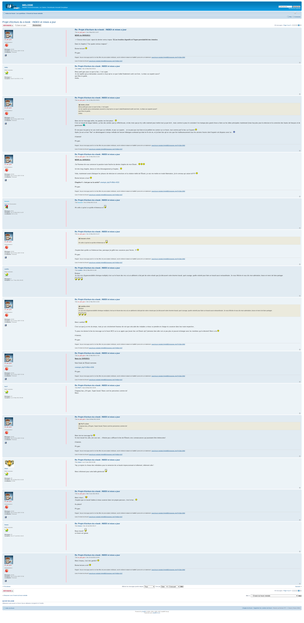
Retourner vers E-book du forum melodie (15, 595)
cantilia (80, 270)
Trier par (158, 586)
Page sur (287, 25)
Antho (79, 68)
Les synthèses (20, 13)
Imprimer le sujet (295, 13)
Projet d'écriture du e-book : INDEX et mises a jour (29, 22)
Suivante (297, 586)
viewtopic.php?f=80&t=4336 (84, 367)
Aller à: (248, 595)
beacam (80, 202)
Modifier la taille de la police (298, 13)
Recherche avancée (294, 8)
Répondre (5, 24)
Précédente (7, 586)
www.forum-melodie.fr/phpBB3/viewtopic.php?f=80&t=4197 (105, 61)
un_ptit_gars (81, 32)
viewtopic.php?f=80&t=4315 (109, 182)
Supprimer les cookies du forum (263, 608)
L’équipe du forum (247, 608)
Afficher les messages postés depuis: (133, 586)
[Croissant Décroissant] (176, 586)
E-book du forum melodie (35, 13)
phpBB (144, 611)
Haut (299, 62)
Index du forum (10, 13)
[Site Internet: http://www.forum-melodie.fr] (6, 55)
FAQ (290, 16)
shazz (79, 462)
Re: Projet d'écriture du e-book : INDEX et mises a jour (100, 30)
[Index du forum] (12, 6)
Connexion (297, 16)
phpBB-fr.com (156, 612)
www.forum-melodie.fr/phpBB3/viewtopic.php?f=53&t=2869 (168, 57)
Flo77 (79, 387)
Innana (80, 526)
